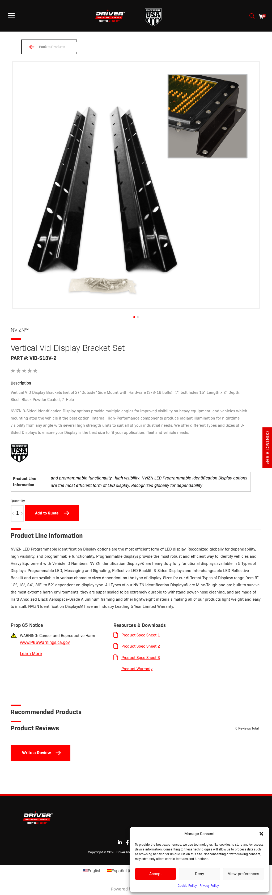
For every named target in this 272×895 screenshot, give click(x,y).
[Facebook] (127, 842)
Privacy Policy (209, 886)
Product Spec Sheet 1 (140, 635)
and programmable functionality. (82, 478)
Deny (199, 873)
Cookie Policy (187, 886)
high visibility (127, 478)
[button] (261, 833)
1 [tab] (134, 317)
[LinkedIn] (120, 842)
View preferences (243, 873)
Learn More (31, 653)
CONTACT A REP (267, 447)
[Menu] (11, 15)
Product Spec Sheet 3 (140, 657)
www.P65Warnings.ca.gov (45, 642)
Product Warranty (136, 668)
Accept (155, 873)
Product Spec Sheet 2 (140, 646)
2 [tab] (138, 317)
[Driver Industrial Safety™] (110, 16)
